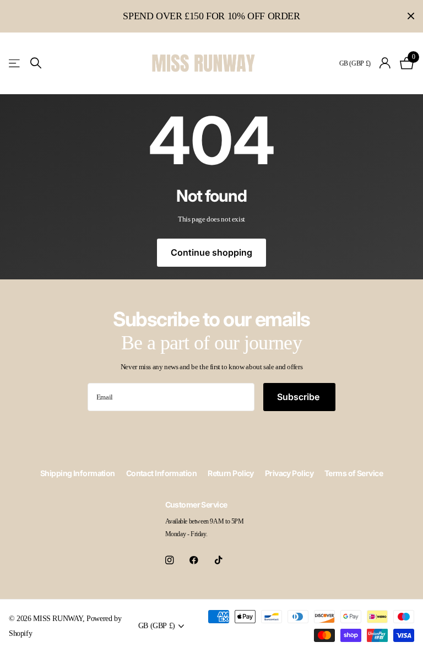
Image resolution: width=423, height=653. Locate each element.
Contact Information (161, 473)
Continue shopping (211, 252)
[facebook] (193, 560)
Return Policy (231, 473)
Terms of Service (353, 473)
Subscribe (299, 396)
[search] (35, 63)
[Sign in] (385, 63)
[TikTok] (219, 560)
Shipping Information (77, 473)
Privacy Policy (289, 473)
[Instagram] (169, 560)
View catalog (15, 63)
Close (411, 16)
